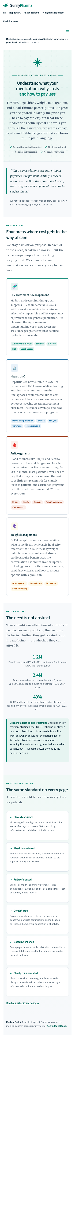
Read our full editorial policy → (22, 1003)
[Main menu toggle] (67, 31)
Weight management (53, 13)
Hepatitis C (15, 13)
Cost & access (10, 21)
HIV (4, 13)
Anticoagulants (31, 13)
